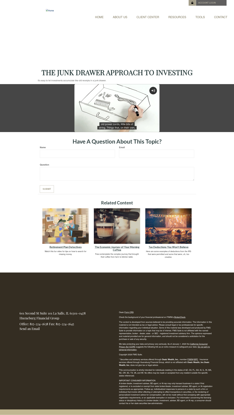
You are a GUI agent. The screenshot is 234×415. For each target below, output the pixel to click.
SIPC (196, 359)
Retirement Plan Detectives (66, 247)
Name (43, 147)
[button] (120, 17)
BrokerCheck (179, 317)
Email (122, 147)
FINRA (190, 359)
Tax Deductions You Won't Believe (168, 247)
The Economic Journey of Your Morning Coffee (117, 248)
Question (44, 164)
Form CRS (129, 312)
